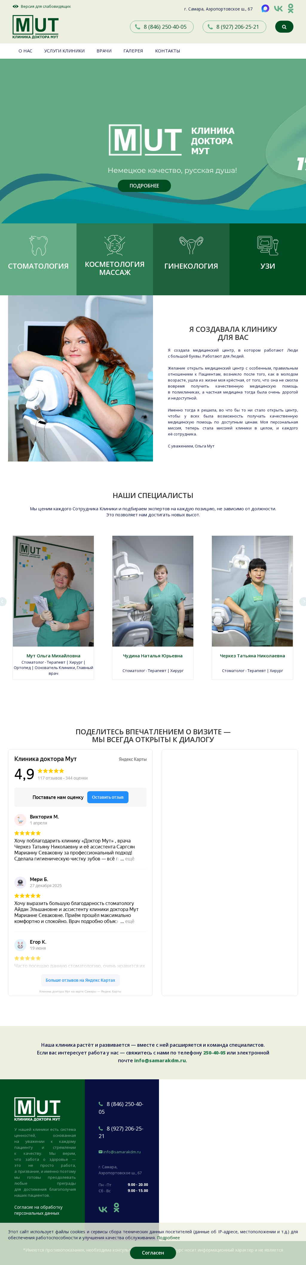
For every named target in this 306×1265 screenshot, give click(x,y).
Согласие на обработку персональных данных (38, 1210)
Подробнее (168, 1237)
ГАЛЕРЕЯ (133, 51)
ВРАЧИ (104, 51)
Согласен (153, 1252)
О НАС (25, 51)
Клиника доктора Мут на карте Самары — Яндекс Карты (80, 991)
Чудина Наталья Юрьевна (153, 656)
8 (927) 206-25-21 (237, 26)
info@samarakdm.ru (160, 1060)
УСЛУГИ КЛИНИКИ (64, 51)
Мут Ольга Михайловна (53, 656)
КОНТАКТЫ (167, 51)
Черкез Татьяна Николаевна (252, 656)
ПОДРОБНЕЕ (144, 185)
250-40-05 (214, 1052)
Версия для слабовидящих (46, 6)
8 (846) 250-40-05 (165, 26)
